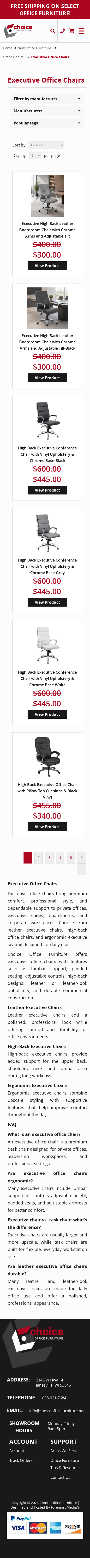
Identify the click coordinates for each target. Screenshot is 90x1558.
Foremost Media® (65, 1507)
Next (82, 858)
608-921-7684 (54, 1398)
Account (16, 1450)
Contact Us (60, 1477)
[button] (47, 99)
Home (7, 48)
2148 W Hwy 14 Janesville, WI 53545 (53, 1382)
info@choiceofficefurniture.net (57, 1410)
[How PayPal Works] (45, 1525)
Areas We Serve (64, 1450)
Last (82, 869)
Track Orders (21, 1460)
